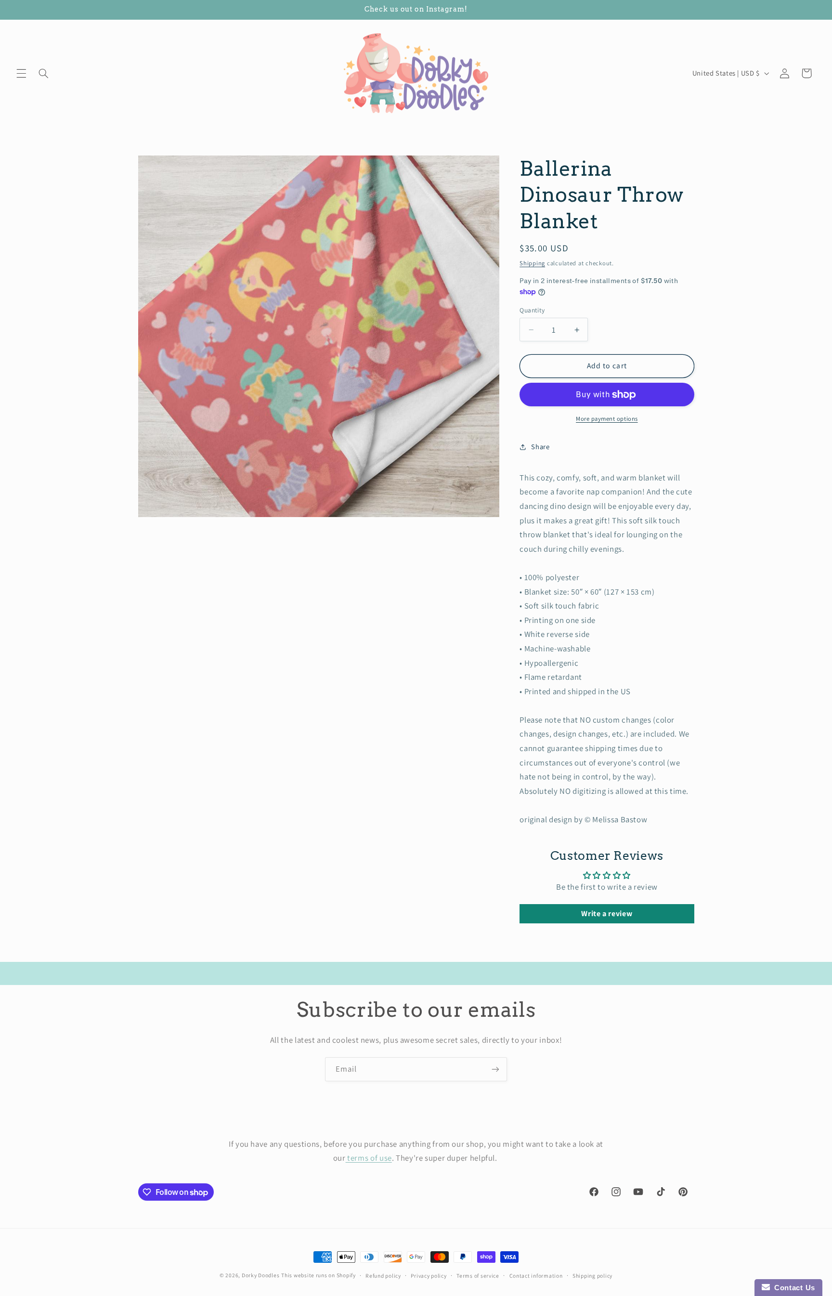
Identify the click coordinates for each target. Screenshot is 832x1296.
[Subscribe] (495, 1069)
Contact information (536, 1275)
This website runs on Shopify (318, 1275)
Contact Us (792, 1287)
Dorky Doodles (261, 1275)
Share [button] (540, 447)
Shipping (532, 263)
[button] (21, 73)
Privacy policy (428, 1275)
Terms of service (477, 1275)
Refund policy (383, 1275)
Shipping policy (592, 1275)
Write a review (606, 913)
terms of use (369, 1158)
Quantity (532, 310)
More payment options (607, 419)
